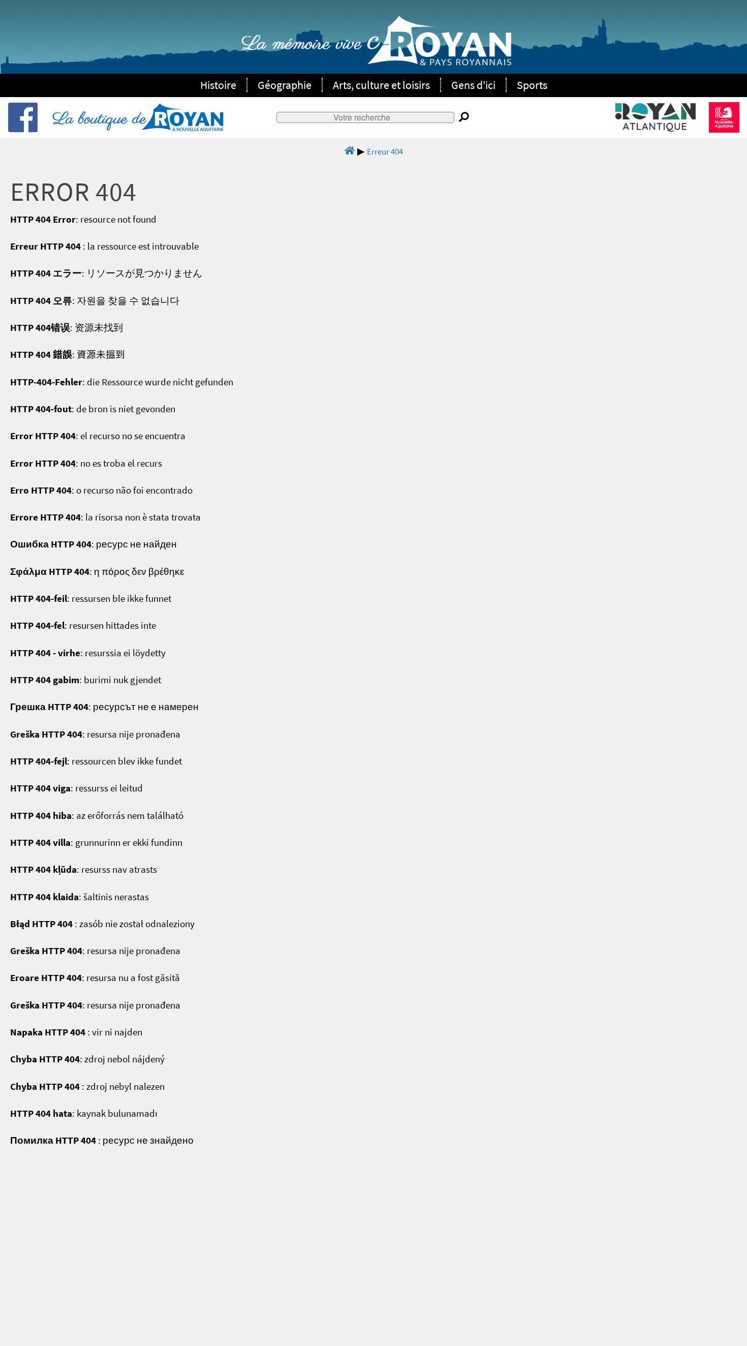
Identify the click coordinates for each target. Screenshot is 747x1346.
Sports (532, 85)
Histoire (218, 85)
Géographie (285, 85)
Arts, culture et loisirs (381, 85)
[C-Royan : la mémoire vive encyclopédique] (376, 46)
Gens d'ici (473, 85)
